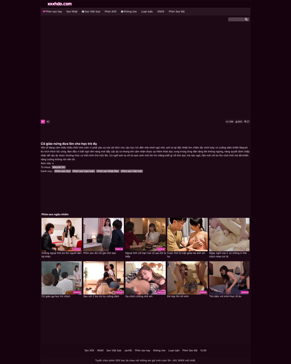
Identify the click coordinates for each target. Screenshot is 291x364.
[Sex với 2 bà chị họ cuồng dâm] (103, 278)
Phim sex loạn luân (83, 171)
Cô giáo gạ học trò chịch (56, 296)
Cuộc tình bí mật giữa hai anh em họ (186, 254)
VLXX (203, 350)
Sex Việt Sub (92, 11)
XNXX (160, 11)
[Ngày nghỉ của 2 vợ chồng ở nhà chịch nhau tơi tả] (229, 234)
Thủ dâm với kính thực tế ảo (225, 296)
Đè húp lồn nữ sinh (178, 296)
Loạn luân (147, 11)
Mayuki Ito (59, 167)
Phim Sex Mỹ (177, 11)
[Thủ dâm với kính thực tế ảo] (229, 278)
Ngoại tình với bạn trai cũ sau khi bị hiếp (145, 254)
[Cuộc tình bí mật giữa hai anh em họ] (187, 234)
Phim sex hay (54, 11)
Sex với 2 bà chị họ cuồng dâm (101, 296)
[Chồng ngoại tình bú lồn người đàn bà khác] (62, 234)
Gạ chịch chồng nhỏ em (138, 296)
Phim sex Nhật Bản (108, 171)
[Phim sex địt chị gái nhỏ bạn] (103, 234)
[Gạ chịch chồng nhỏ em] (145, 278)
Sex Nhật (71, 11)
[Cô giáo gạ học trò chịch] (62, 278)
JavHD (128, 350)
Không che (130, 11)
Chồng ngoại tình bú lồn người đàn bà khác (61, 254)
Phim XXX (111, 11)
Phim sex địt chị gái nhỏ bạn (99, 252)
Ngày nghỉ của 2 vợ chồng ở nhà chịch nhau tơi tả (228, 254)
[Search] (246, 19)
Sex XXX (89, 350)
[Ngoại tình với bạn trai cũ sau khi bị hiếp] (145, 234)
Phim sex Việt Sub (131, 171)
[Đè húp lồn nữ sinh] (187, 278)
